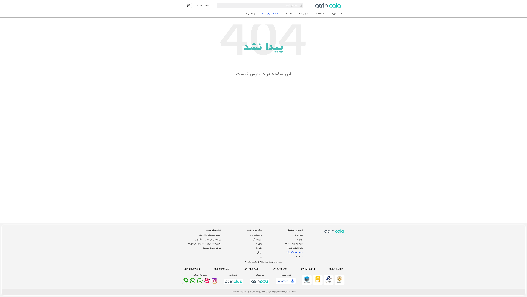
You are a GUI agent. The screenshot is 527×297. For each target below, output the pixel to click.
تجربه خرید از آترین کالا (294, 252)
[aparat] (207, 282)
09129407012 (280, 269)
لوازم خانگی (257, 239)
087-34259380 (192, 269)
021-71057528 (251, 269)
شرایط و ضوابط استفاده (294, 244)
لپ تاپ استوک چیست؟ (212, 248)
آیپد (260, 257)
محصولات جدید (256, 235)
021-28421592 (221, 269)
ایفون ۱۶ (259, 248)
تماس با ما (299, 235)
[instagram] (214, 282)
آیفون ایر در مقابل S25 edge (210, 235)
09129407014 (336, 269)
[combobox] (256, 5)
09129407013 (308, 269)
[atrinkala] (200, 282)
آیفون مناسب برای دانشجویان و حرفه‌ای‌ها (204, 244)
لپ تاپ (259, 252)
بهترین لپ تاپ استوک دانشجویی (208, 239)
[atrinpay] (260, 284)
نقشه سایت (298, 257)
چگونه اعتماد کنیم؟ (295, 248)
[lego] (327, 5)
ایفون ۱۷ (259, 244)
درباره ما (300, 239)
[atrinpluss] (233, 284)
